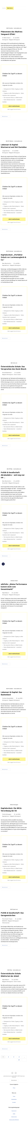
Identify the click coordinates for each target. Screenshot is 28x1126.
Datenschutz (14, 1116)
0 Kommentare (5, 922)
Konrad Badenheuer (7, 372)
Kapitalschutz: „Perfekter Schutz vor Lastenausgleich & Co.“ (13, 257)
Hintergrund (5, 39)
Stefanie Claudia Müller (7, 698)
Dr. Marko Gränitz (6, 37)
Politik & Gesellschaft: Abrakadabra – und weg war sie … (13, 475)
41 (19, 1060)
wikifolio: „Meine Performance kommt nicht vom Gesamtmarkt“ (14, 586)
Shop (14, 1087)
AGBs (14, 1113)
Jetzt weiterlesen (14, 106)
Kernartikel (4, 483)
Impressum (14, 1110)
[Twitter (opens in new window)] (16, 1073)
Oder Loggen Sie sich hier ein (14, 109)
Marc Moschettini (6, 263)
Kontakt (14, 1102)
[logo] (13, 3)
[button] (25, 8)
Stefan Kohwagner (6, 814)
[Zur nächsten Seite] (24, 1059)
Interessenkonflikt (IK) (14, 1119)
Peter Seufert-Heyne (7, 919)
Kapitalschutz (5, 265)
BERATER (4, 920)
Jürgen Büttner (6, 150)
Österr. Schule (17, 374)
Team (14, 1096)
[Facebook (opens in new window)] (12, 1073)
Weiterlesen (6, 116)
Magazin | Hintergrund (14, 39)
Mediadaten (14, 1099)
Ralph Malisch (5, 592)
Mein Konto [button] (10, 8)
